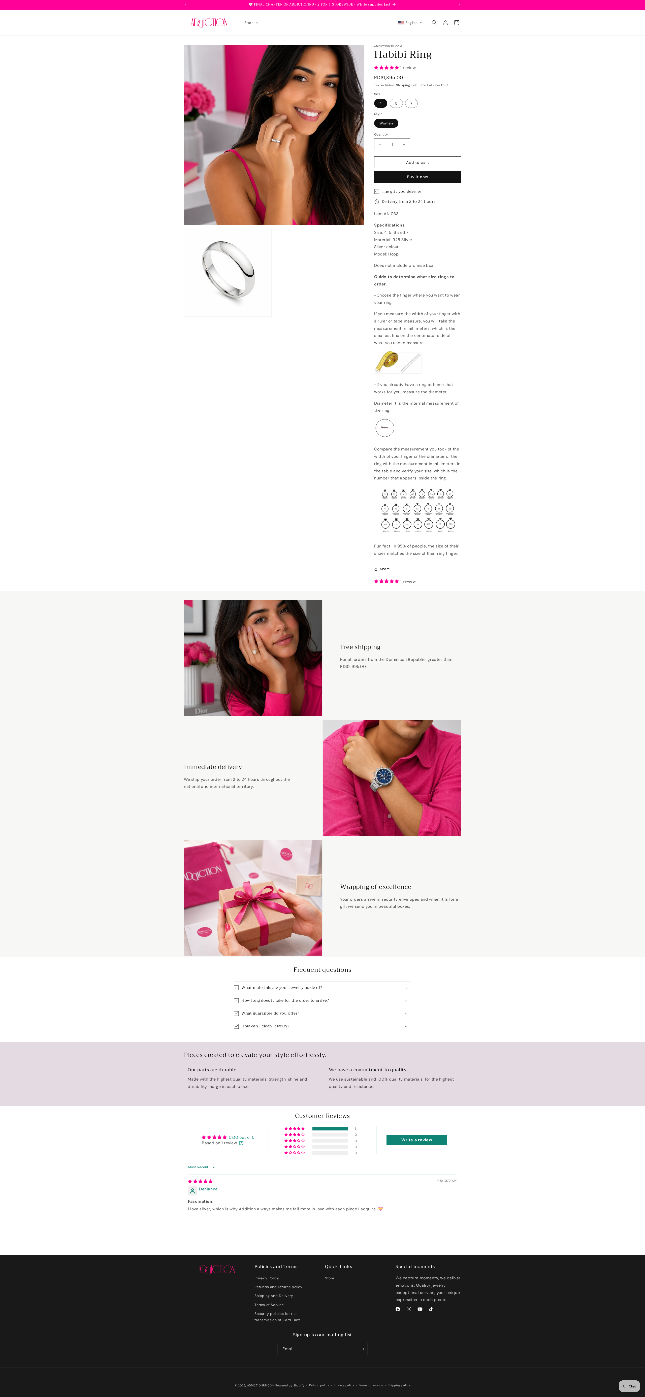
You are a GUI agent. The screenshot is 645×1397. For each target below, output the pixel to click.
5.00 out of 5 (242, 1137)
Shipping (403, 85)
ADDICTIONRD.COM (261, 1385)
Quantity (381, 134)
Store (329, 1278)
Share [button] (385, 569)
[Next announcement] (459, 5)
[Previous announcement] (185, 5)
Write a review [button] (416, 1140)
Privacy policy (344, 1385)
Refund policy (319, 1385)
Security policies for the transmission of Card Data (277, 1316)
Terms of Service (269, 1305)
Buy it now (417, 176)
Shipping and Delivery (273, 1295)
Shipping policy (399, 1385)
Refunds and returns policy (278, 1287)
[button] (251, 22)
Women (386, 123)
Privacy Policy (266, 1278)
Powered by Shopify (290, 1385)
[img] (200, 1181)
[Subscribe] (362, 1349)
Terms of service (371, 1385)
